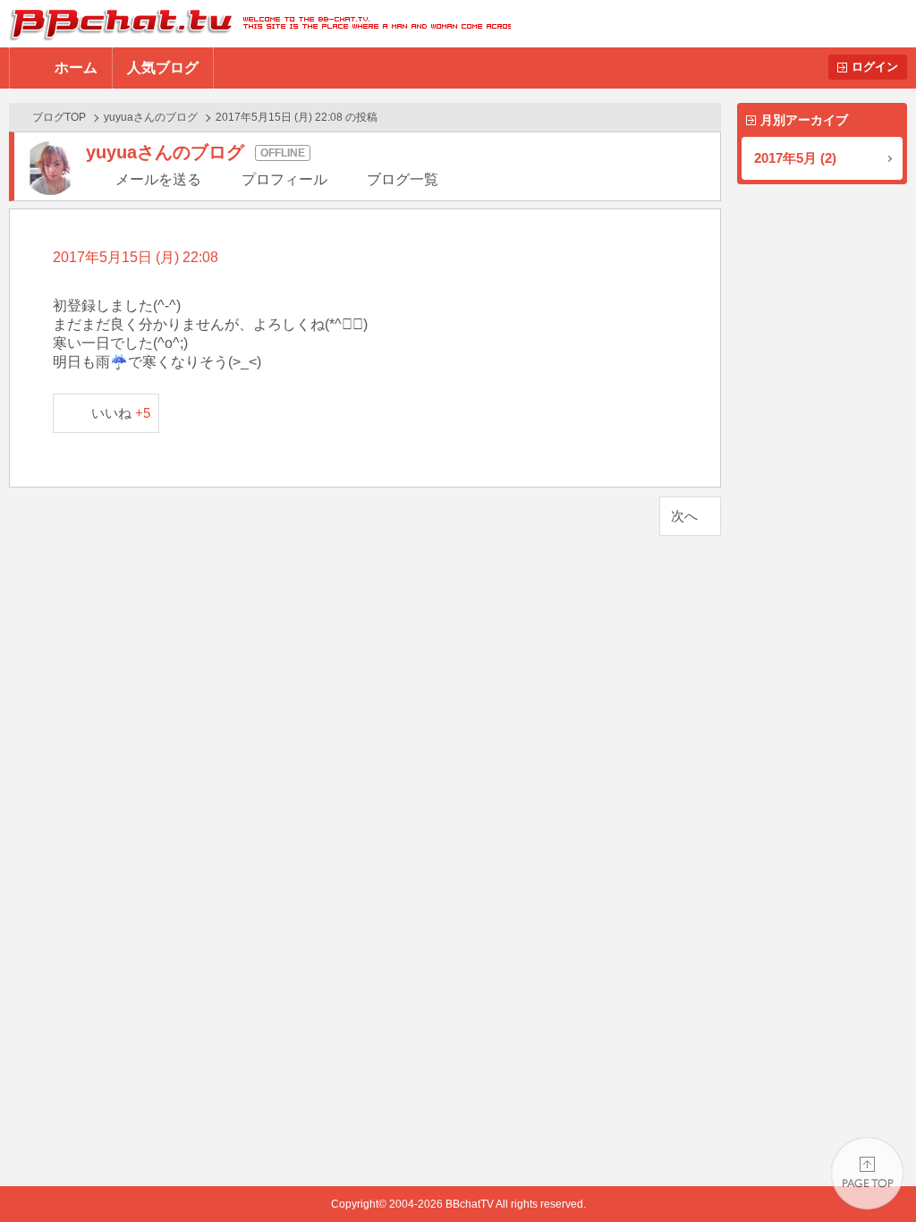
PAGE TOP (867, 1173)
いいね (121, 412)
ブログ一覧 (402, 179)
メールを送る (158, 179)
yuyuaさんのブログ (151, 117)
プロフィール (284, 179)
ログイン (875, 66)
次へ (684, 515)
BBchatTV (255, 23)
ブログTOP (59, 117)
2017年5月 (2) (795, 157)
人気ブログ (163, 67)
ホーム (76, 67)
